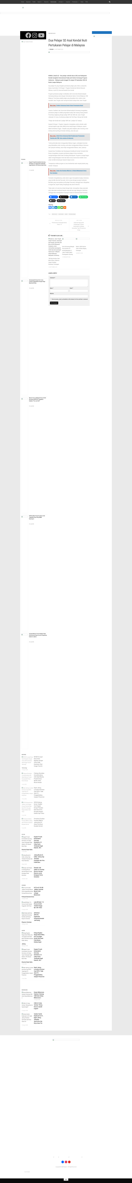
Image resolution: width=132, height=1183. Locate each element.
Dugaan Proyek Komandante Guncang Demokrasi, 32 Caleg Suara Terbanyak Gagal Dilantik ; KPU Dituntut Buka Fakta (37, 163)
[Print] (64, 207)
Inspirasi (68, 2)
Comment (52, 277)
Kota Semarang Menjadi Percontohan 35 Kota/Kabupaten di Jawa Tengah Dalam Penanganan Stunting (68, 250)
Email (71, 288)
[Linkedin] (56, 207)
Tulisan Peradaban (27, 1171)
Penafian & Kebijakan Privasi (75, 1157)
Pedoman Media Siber (64, 1157)
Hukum (39, 2)
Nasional (28, 2)
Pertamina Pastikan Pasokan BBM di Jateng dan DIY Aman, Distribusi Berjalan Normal (39, 822)
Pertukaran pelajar (72, 214)
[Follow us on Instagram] (35, 35)
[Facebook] (50, 207)
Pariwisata (74, 2)
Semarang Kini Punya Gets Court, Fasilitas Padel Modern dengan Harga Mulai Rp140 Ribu (37, 281)
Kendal (66, 214)
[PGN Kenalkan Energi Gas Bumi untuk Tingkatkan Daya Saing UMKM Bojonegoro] (25, 517)
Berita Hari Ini (54, 214)
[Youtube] (69, 1162)
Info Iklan (56, 1157)
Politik (34, 2)
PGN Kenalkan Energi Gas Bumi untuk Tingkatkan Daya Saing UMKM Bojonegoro (37, 517)
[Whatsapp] (59, 207)
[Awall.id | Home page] (28, 9)
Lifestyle (61, 2)
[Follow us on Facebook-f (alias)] (28, 35)
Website (52, 293)
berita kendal (61, 214)
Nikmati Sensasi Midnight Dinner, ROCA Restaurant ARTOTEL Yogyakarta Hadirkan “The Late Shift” (37, 399)
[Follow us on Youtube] (41, 35)
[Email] (62, 207)
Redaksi (52, 49)
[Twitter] (53, 207)
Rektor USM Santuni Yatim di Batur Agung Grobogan (81, 248)
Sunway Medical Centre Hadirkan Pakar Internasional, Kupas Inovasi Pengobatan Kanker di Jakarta (38, 635)
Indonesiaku (53, 2)
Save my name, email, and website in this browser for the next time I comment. (70, 299)
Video (82, 2)
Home (22, 2)
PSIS (86, 2)
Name (51, 288)
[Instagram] (66, 1162)
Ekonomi (46, 2)
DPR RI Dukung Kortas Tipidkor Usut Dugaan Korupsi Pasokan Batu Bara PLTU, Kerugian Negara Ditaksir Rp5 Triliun (39, 807)
